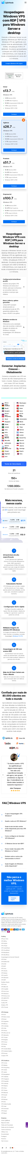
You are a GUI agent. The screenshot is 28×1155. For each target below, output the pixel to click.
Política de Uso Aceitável (7, 1127)
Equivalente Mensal (18, 75)
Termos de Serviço (6, 1129)
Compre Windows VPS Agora (14, 63)
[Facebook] (6, 1148)
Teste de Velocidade (13, 464)
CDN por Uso (4, 1132)
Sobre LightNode (5, 1120)
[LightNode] (8, 2)
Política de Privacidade (7, 1125)
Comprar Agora (13, 898)
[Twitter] (2, 1148)
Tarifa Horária (10, 75)
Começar (14, 114)
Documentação (5, 1134)
